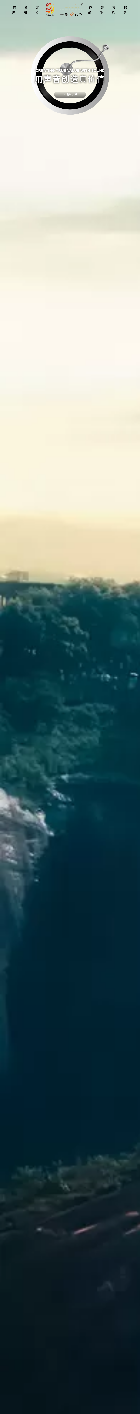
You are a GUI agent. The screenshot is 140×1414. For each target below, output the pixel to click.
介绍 (26, 9)
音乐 (102, 9)
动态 (38, 9)
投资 (114, 9)
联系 (126, 9)
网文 (90, 10)
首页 (14, 9)
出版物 (90, 25)
